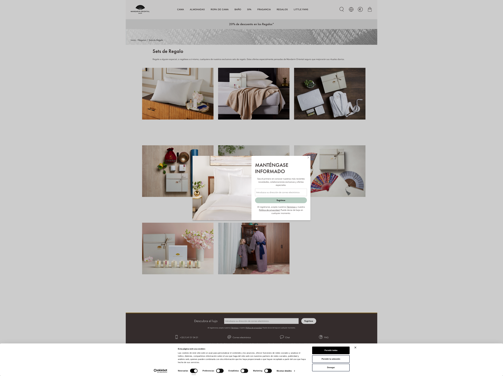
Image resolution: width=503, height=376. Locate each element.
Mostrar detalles (284, 371)
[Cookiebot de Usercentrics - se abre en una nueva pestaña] (160, 371)
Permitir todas (330, 350)
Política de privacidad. (269, 210)
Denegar (331, 367)
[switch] (220, 373)
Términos (291, 207)
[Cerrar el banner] (355, 347)
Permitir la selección (331, 359)
